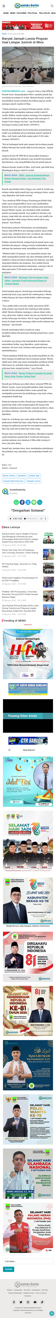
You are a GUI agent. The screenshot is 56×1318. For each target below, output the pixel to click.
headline (22, 476)
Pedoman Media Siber (15, 1293)
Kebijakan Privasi (28, 1293)
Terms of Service (41, 1293)
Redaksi (9, 1290)
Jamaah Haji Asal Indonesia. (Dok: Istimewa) (17, 86)
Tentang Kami (18, 1290)
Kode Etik (45, 1290)
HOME (6, 13)
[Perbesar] (28, 83)
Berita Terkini (9, 476)
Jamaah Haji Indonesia (13, 481)
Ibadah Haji (34, 476)
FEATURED (21, 13)
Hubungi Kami (36, 1290)
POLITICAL (33, 13)
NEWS (12, 13)
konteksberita (17, 489)
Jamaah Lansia (33, 481)
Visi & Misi (27, 1290)
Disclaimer (27, 1296)
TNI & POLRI (44, 13)
